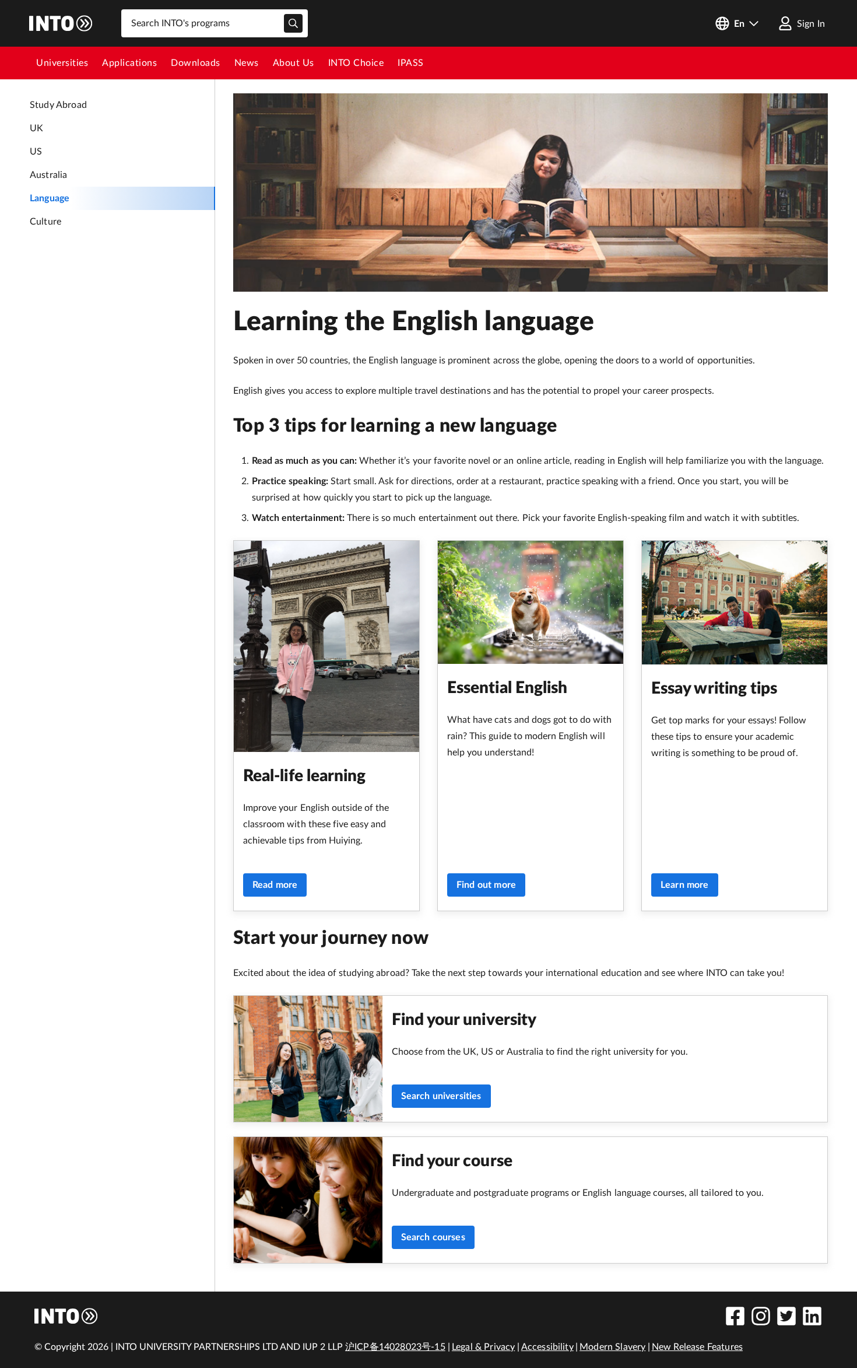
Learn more (685, 885)
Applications (129, 63)
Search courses (433, 1237)
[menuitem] (62, 63)
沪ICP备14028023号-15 (395, 1347)
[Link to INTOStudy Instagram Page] (760, 1316)
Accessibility (547, 1347)
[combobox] (214, 23)
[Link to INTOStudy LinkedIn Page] (812, 1316)
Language (49, 198)
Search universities (441, 1096)
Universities (62, 63)
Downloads (195, 63)
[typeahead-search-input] (293, 23)
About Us (293, 63)
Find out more (486, 885)
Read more (274, 885)
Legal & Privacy (483, 1347)
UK (36, 128)
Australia (48, 175)
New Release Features (697, 1347)
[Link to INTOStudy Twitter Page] (786, 1316)
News (246, 63)
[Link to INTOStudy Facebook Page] (735, 1316)
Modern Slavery (612, 1347)
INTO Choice (356, 63)
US (36, 151)
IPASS (411, 63)
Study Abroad (58, 105)
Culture (45, 221)
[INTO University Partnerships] (66, 1316)
